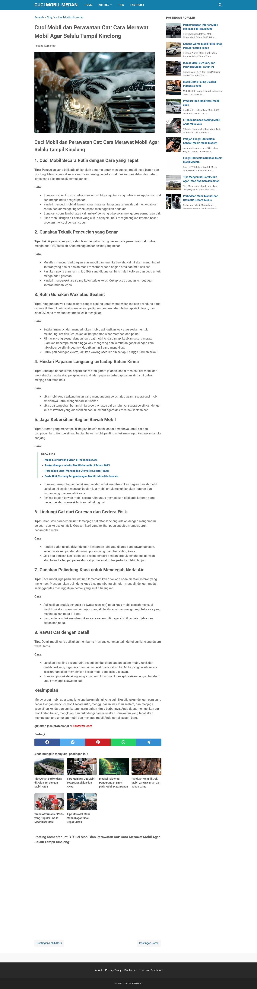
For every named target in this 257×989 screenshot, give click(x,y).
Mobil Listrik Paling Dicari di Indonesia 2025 (71, 459)
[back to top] (249, 980)
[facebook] (47, 742)
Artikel (104, 4)
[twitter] (72, 742)
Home (88, 4)
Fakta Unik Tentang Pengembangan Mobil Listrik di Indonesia (81, 476)
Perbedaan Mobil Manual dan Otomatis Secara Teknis (77, 470)
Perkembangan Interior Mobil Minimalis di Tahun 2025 (77, 465)
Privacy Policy (113, 970)
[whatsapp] (123, 742)
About (99, 970)
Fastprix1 (137, 4)
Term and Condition (150, 970)
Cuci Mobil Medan (56, 5)
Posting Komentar (45, 45)
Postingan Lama (149, 943)
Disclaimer (130, 970)
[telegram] (148, 742)
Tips (121, 4)
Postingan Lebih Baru (49, 943)
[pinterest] (98, 742)
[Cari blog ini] (220, 5)
